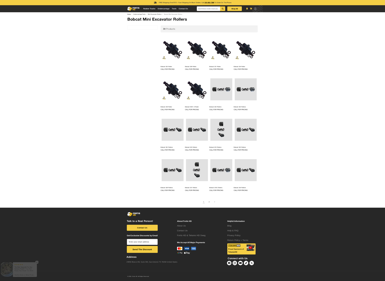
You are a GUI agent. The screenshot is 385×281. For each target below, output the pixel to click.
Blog (229, 226)
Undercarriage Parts (139, 14)
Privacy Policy (233, 235)
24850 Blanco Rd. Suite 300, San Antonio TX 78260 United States (152, 262)
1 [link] (203, 202)
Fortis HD (134, 276)
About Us (181, 226)
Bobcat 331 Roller (215, 66)
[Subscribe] (155, 242)
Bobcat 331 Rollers (191, 187)
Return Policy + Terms (237, 240)
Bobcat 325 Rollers (240, 147)
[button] (149, 9)
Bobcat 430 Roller (166, 107)
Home (129, 14)
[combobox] (208, 8)
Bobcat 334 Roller (239, 66)
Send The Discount (142, 249)
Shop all (234, 9)
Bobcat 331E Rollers (215, 187)
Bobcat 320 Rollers (215, 107)
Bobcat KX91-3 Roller (192, 107)
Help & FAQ (232, 230)
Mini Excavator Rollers (154, 14)
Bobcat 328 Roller (190, 66)
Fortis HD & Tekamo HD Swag (191, 235)
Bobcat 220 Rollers (191, 147)
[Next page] (214, 202)
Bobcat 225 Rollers (215, 147)
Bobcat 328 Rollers (167, 187)
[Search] (222, 8)
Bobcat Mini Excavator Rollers (173, 14)
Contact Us (142, 228)
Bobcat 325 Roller (166, 66)
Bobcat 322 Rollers (167, 147)
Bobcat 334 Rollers (240, 187)
